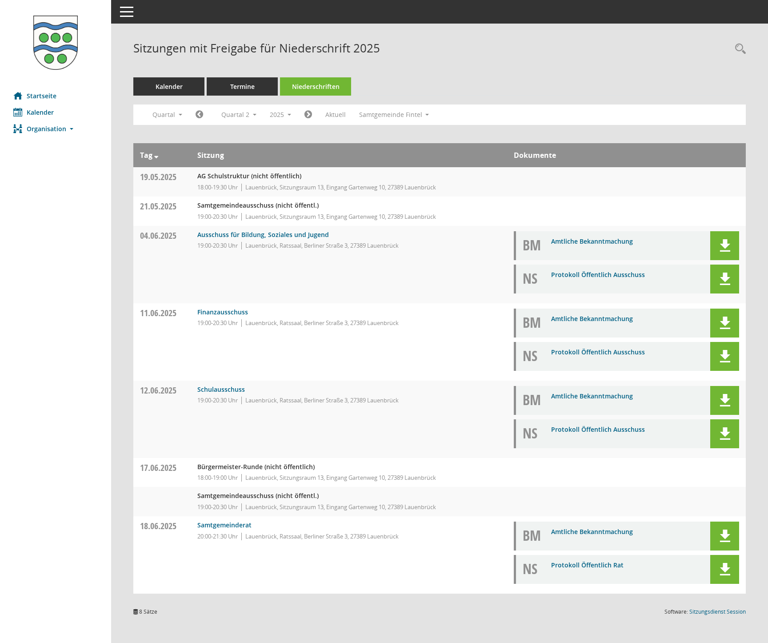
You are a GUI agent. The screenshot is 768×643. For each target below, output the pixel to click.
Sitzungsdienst (717, 611)
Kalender (40, 112)
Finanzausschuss (222, 312)
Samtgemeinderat (224, 525)
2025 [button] (278, 114)
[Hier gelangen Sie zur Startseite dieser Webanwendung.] (55, 43)
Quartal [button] (164, 114)
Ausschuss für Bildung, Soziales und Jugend (263, 234)
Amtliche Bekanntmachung (592, 241)
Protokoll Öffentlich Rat (587, 565)
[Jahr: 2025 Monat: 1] (199, 115)
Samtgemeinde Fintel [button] (391, 114)
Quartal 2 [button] (236, 114)
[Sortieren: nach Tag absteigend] (156, 155)
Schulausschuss (221, 389)
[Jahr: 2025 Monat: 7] (308, 115)
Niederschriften (316, 86)
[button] (55, 129)
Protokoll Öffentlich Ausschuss (598, 274)
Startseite (41, 96)
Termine (242, 86)
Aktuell (335, 114)
